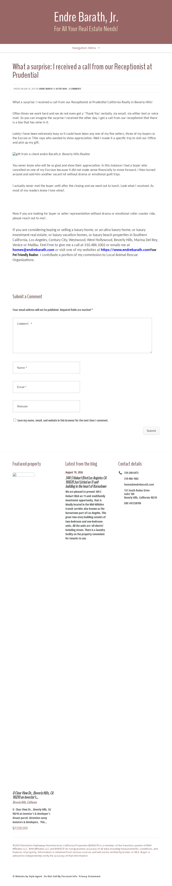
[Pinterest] (131, 516)
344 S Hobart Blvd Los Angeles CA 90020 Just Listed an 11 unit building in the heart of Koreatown (85, 482)
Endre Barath (45, 88)
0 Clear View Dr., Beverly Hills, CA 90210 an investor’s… (33, 795)
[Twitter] (137, 510)
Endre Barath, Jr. (86, 17)
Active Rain (61, 88)
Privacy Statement (89, 876)
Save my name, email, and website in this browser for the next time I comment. (62, 420)
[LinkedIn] (126, 516)
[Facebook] (126, 510)
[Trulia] (137, 516)
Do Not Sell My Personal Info (60, 876)
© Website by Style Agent (27, 876)
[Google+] (142, 510)
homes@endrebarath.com (139, 484)
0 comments (75, 88)
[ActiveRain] (152, 510)
